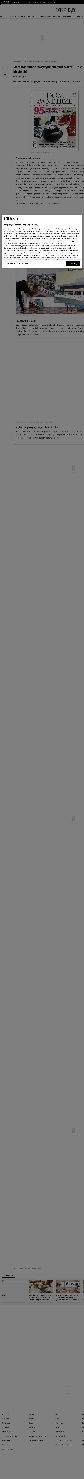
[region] (42, 241)
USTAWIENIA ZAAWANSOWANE (18, 263)
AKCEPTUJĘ (73, 264)
